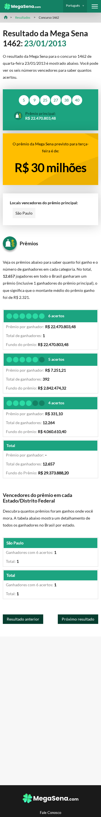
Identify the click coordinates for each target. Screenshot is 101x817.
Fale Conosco (50, 813)
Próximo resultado (78, 619)
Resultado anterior (23, 619)
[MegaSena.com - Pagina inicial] (20, 6)
